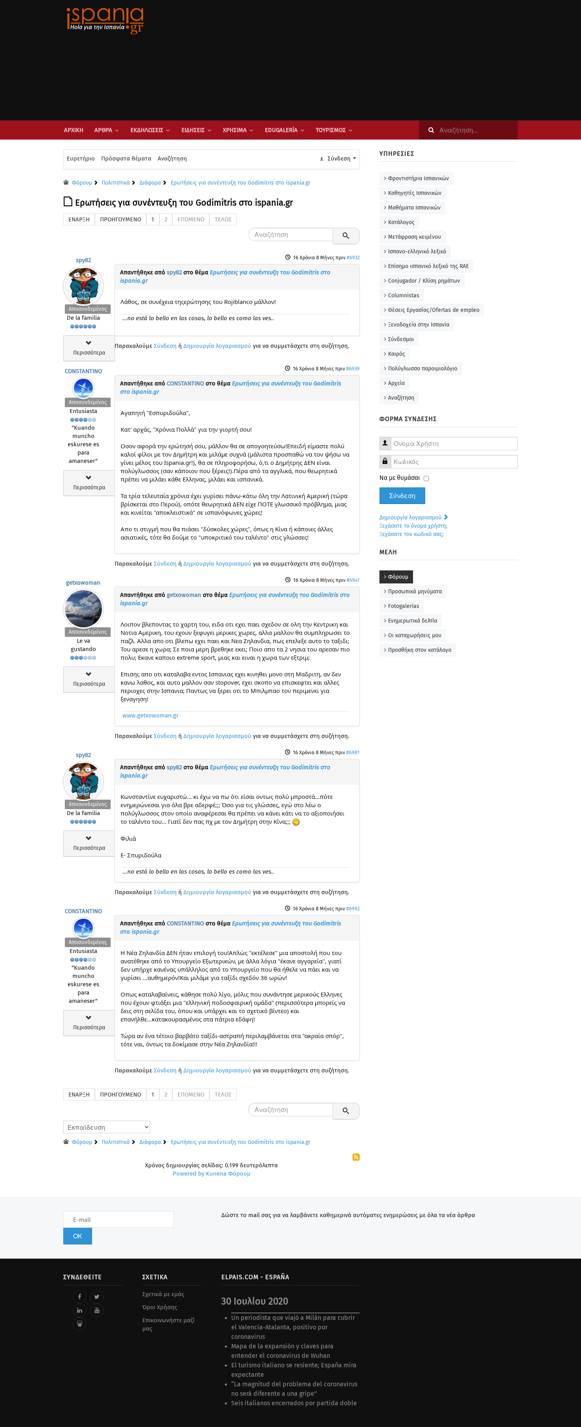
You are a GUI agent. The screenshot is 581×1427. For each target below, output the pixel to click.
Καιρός (396, 354)
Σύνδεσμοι (401, 339)
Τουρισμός (331, 130)
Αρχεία (396, 383)
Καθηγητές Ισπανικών (414, 193)
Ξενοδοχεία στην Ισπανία (418, 324)
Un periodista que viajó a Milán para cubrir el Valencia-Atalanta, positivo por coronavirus (293, 1327)
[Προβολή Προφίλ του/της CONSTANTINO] (83, 386)
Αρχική (73, 130)
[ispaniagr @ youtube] (97, 1310)
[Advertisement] (369, 60)
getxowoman (83, 582)
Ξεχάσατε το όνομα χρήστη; (413, 526)
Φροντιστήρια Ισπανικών (418, 178)
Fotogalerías (403, 606)
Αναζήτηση (172, 158)
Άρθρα (103, 130)
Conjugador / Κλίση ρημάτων (424, 280)
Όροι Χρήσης (159, 1307)
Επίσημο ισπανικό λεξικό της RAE (428, 266)
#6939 (353, 369)
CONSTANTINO (83, 371)
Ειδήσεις (193, 130)
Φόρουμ (398, 577)
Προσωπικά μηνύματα (415, 591)
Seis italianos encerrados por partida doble (294, 1403)
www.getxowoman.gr (151, 715)
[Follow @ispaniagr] (97, 1297)
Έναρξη (79, 219)
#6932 (353, 257)
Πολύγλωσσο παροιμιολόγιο (422, 368)
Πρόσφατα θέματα (126, 158)
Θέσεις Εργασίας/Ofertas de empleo (433, 310)
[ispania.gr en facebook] (79, 1297)
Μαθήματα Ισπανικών (414, 207)
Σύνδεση (165, 345)
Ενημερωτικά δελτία (412, 620)
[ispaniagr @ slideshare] (79, 1324)
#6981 (353, 752)
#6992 (353, 909)
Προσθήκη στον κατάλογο (419, 650)
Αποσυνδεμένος (88, 309)
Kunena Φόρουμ (228, 1173)
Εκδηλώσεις (146, 130)
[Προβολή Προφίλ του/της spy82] (83, 284)
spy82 (83, 260)
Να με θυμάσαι (399, 477)
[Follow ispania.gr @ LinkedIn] (79, 1310)
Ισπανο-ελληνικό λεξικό (417, 251)
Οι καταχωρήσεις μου (414, 635)
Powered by (188, 1173)
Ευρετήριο (81, 158)
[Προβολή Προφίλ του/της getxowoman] (83, 606)
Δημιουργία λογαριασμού (217, 345)
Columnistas (403, 295)
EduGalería (281, 130)
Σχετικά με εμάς (163, 1294)
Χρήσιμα (235, 130)
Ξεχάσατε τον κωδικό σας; (411, 534)
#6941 (353, 580)
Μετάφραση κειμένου (414, 237)
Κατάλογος (401, 222)
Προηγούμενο (120, 219)
